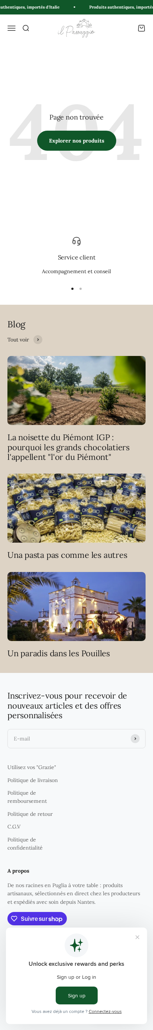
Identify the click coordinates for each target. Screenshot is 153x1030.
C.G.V (13, 826)
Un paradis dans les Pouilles (58, 653)
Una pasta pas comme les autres (67, 555)
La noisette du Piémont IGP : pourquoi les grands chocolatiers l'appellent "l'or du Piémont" (68, 447)
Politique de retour (30, 814)
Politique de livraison (32, 780)
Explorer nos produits (76, 140)
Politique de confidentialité (25, 843)
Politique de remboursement (27, 796)
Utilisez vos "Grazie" (31, 767)
